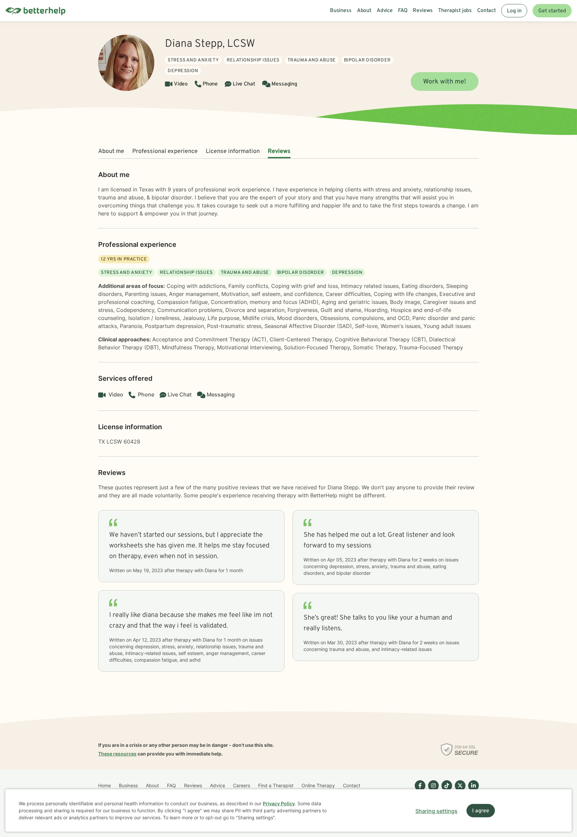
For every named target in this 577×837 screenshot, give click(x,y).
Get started (552, 11)
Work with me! (444, 81)
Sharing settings (436, 811)
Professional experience (165, 151)
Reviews (279, 151)
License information (233, 151)
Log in (514, 11)
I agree (480, 811)
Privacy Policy (279, 803)
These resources (117, 754)
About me (111, 151)
